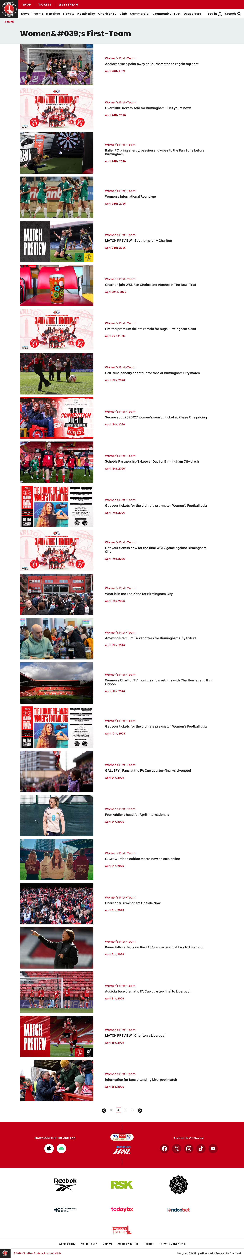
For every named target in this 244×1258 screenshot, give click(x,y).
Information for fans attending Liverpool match (141, 1079)
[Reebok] (65, 1184)
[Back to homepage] (9, 9)
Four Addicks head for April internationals (137, 815)
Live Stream (68, 5)
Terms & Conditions (172, 1243)
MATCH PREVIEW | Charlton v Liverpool (135, 1035)
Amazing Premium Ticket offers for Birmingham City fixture (150, 638)
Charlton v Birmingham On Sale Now (133, 903)
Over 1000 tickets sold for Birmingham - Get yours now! (148, 108)
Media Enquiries (128, 1243)
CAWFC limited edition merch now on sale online (142, 859)
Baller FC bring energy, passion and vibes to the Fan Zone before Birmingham (155, 152)
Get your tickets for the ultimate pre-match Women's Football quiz (156, 505)
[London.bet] (179, 1210)
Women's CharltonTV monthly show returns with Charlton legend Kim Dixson (158, 682)
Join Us (107, 1243)
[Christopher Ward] (65, 1210)
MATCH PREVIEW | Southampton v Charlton (138, 240)
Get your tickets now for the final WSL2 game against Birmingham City (155, 550)
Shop (27, 5)
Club (123, 14)
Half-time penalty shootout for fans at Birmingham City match (152, 373)
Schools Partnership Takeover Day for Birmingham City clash (152, 461)
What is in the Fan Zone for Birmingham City (139, 594)
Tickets (44, 5)
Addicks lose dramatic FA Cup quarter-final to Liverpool (147, 991)
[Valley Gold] (122, 1230)
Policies (149, 1243)
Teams (37, 14)
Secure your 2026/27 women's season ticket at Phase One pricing (156, 417)
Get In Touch (89, 1243)
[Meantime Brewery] (179, 1185)
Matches (53, 14)
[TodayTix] (122, 1209)
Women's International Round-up (130, 196)
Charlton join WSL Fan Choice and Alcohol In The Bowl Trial (150, 285)
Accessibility (67, 1243)
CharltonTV (107, 14)
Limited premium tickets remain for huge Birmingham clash (150, 329)
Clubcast (235, 1253)
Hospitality (86, 14)
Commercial (140, 14)
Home (10, 21)
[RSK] (122, 1185)
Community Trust (167, 14)
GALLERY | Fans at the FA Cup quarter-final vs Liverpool (148, 770)
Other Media (207, 1253)
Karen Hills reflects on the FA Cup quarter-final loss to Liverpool (154, 947)
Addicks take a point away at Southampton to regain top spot (152, 64)
